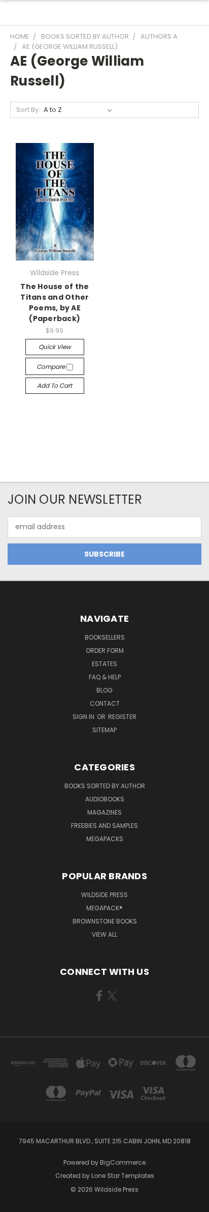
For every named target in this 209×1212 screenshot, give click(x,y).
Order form (105, 650)
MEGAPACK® (104, 908)
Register (122, 716)
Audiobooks (104, 799)
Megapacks (104, 838)
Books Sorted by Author (104, 786)
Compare (51, 366)
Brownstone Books (105, 921)
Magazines (104, 812)
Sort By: (28, 109)
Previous (15, 1201)
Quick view (55, 346)
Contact (105, 703)
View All (104, 934)
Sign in (84, 716)
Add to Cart (54, 385)
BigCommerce (123, 1162)
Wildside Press (104, 894)
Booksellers (105, 637)
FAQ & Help (105, 677)
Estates (104, 663)
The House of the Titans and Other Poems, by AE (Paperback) (54, 302)
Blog (104, 690)
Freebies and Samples (104, 825)
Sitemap (104, 730)
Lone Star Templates (122, 1175)
